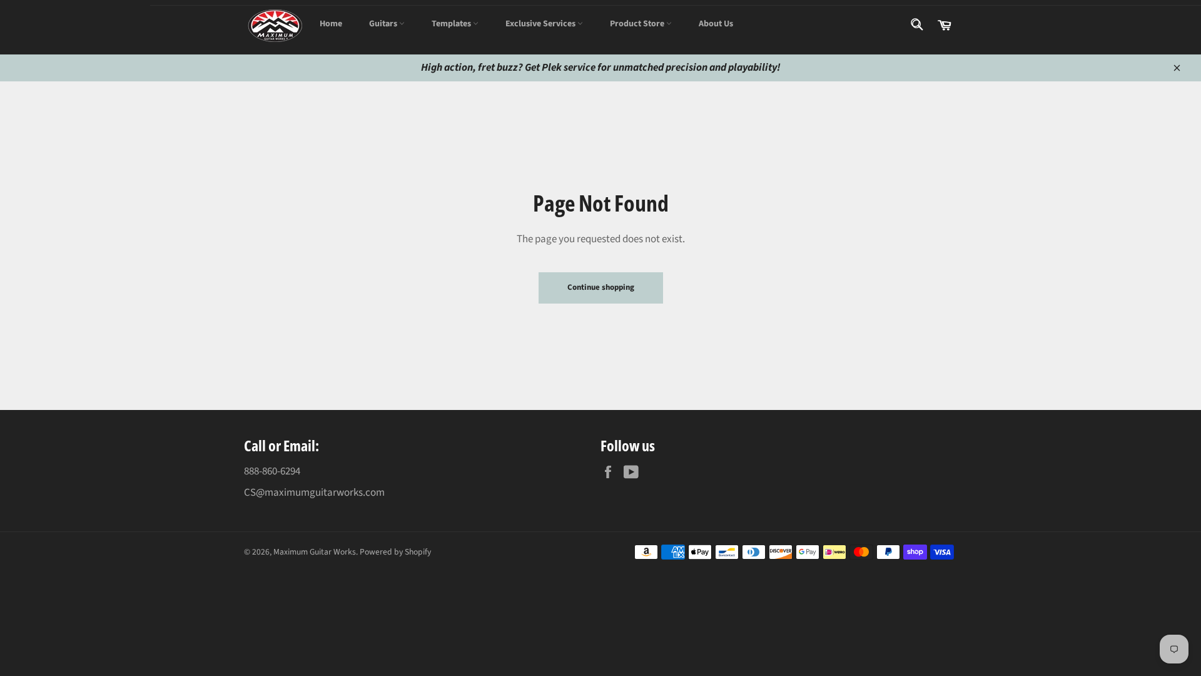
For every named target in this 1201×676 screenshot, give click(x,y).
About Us (716, 24)
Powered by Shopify (395, 552)
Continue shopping (600, 287)
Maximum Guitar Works (314, 552)
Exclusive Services (541, 24)
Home (331, 24)
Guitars (384, 24)
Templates (452, 24)
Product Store (638, 24)
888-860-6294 (272, 471)
